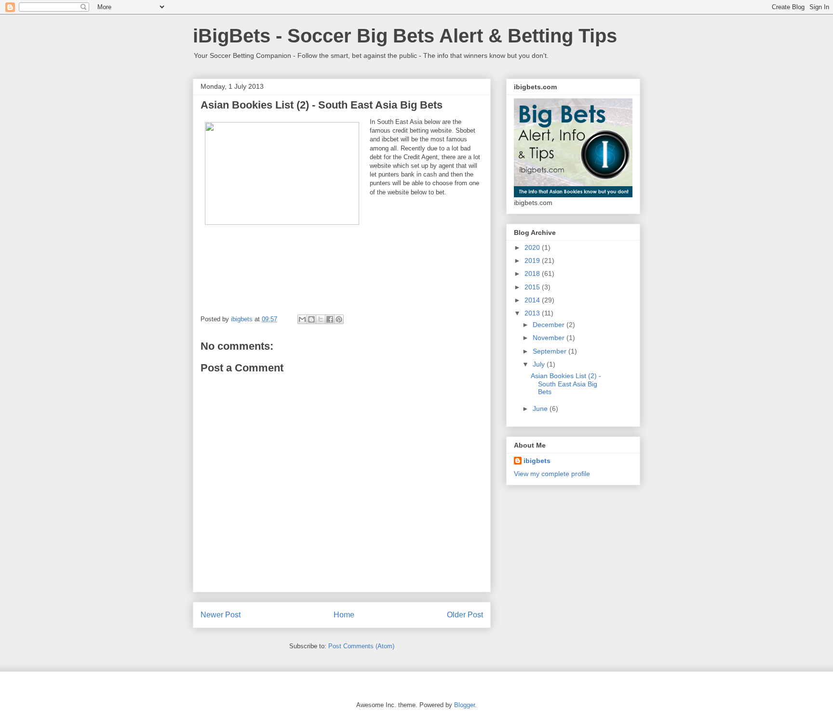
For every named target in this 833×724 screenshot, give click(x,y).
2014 (533, 300)
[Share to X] (320, 319)
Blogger (464, 705)
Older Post (465, 615)
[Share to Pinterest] (339, 319)
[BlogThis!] (311, 319)
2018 (533, 273)
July (540, 364)
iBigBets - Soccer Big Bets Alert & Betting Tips (405, 35)
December (549, 324)
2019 (533, 260)
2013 (533, 313)
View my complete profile (552, 474)
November (549, 338)
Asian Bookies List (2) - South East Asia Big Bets (566, 384)
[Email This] (302, 319)
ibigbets (537, 460)
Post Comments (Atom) (361, 646)
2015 (533, 287)
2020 (533, 247)
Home (344, 615)
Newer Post (221, 615)
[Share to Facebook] (330, 319)
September (550, 351)
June (541, 408)
